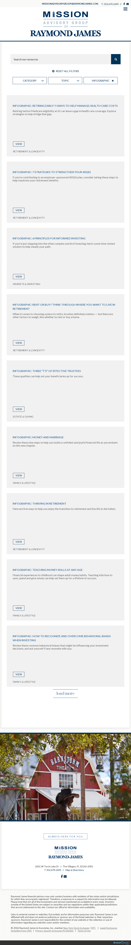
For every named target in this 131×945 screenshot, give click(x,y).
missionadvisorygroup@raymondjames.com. (70, 3)
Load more (65, 693)
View (19, 143)
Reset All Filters (67, 71)
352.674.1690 (111, 4)
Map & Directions (75, 870)
